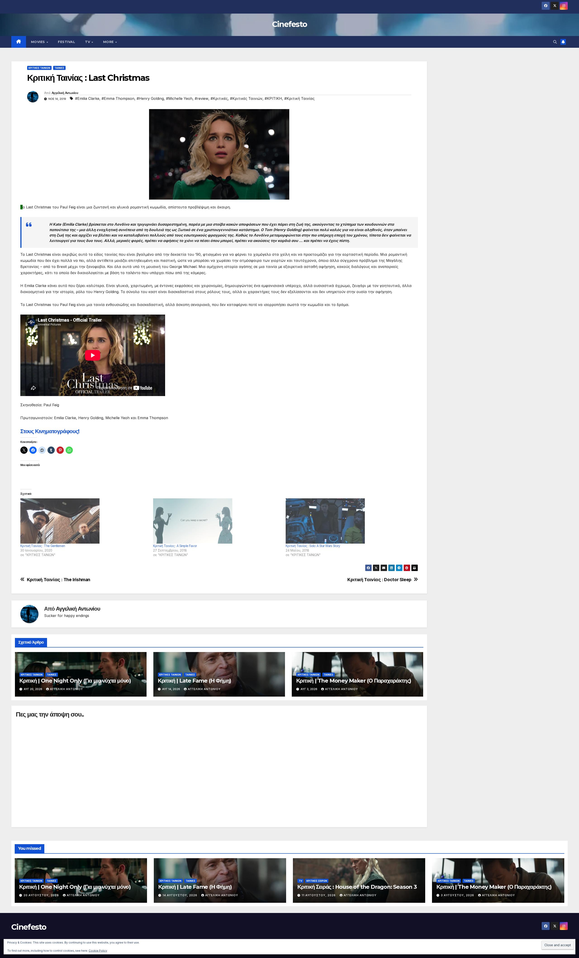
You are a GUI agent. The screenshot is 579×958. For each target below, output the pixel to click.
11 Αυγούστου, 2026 (319, 895)
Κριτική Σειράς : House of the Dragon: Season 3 (357, 887)
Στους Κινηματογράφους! (49, 431)
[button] (555, 42)
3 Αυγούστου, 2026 (458, 895)
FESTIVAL (66, 42)
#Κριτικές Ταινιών (246, 98)
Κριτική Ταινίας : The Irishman (58, 579)
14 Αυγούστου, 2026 (180, 895)
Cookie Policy (98, 950)
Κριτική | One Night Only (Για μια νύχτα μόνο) (75, 680)
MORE (109, 42)
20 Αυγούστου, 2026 (42, 895)
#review (201, 98)
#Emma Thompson (118, 98)
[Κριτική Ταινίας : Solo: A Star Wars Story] (350, 521)
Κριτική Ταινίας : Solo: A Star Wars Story (313, 546)
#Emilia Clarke (87, 98)
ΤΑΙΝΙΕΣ (59, 68)
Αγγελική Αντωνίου (65, 93)
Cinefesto (289, 24)
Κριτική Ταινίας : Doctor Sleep (379, 579)
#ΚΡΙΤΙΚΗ (273, 98)
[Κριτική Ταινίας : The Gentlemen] (84, 521)
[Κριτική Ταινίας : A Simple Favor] (217, 521)
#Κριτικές (219, 98)
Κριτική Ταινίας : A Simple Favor (175, 546)
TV (88, 42)
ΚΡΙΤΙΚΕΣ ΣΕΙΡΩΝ (316, 880)
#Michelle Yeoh (179, 98)
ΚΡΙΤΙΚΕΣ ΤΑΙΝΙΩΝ (39, 68)
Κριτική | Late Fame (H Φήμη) (194, 680)
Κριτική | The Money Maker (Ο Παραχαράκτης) (353, 680)
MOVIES (38, 42)
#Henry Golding (150, 98)
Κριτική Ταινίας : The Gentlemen (42, 546)
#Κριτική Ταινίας (299, 98)
